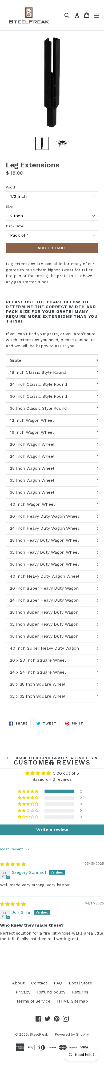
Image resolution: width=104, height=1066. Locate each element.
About (18, 982)
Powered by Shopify (72, 1034)
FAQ (58, 982)
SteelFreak (39, 1034)
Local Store (80, 982)
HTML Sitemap (72, 1001)
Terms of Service (33, 1001)
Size (9, 206)
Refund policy (51, 992)
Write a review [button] (52, 829)
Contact (39, 982)
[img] (13, 864)
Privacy (23, 992)
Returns (80, 992)
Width (11, 187)
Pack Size (14, 226)
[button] (28, 791)
